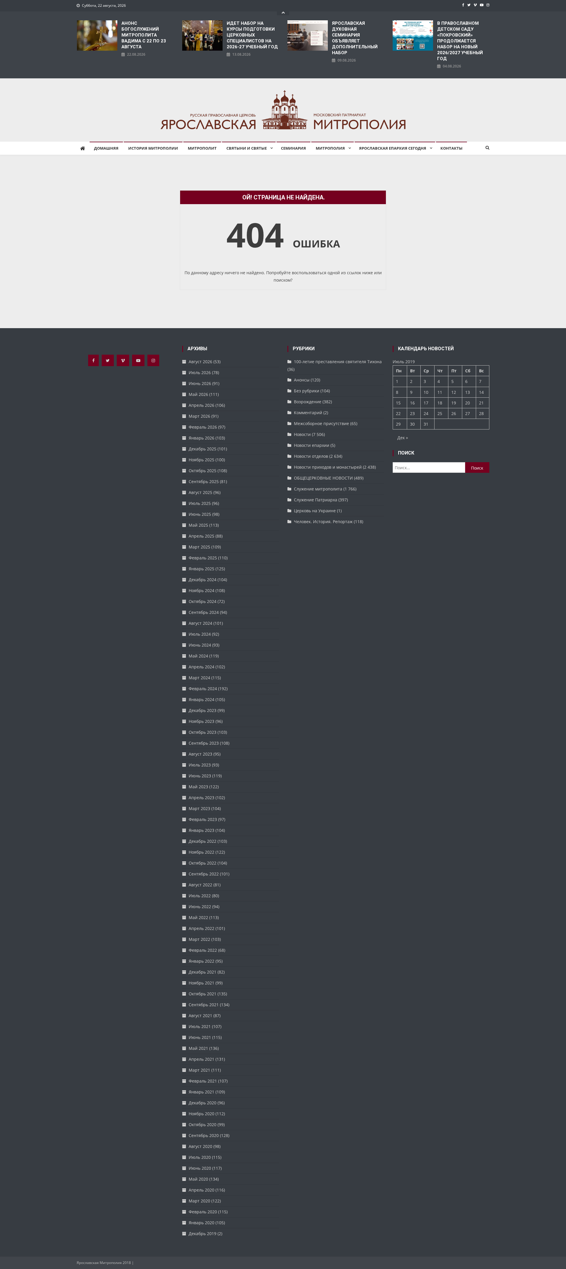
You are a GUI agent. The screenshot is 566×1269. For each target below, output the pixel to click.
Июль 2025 (200, 503)
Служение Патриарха (315, 500)
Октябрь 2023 (202, 732)
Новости (302, 434)
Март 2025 (199, 547)
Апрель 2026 (201, 405)
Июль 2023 (200, 765)
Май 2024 (198, 656)
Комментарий (308, 412)
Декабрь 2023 (202, 710)
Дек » (402, 437)
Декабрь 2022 (202, 841)
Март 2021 (199, 1070)
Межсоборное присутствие (321, 423)
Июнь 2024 (200, 645)
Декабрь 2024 (202, 579)
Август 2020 (200, 1146)
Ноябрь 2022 (201, 852)
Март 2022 (199, 939)
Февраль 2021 (203, 1081)
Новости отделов (311, 456)
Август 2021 (200, 1015)
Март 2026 (199, 416)
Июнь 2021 (200, 1037)
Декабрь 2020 (202, 1103)
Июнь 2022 (200, 906)
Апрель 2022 (201, 928)
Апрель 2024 (201, 667)
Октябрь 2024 (202, 601)
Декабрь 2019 (202, 1233)
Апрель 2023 (201, 797)
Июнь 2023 (200, 776)
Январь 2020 (201, 1222)
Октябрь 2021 (202, 994)
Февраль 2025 (203, 558)
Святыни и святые (246, 148)
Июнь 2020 (200, 1168)
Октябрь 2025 (202, 470)
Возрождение (307, 401)
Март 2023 (199, 808)
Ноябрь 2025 (201, 459)
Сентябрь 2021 (204, 1004)
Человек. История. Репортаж (323, 521)
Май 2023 (198, 786)
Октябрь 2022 (202, 863)
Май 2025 (198, 525)
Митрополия (330, 148)
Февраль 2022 (203, 950)
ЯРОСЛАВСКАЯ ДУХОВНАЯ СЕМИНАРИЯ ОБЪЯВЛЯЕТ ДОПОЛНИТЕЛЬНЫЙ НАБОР (355, 38)
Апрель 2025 (201, 536)
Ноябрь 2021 (201, 983)
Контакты (451, 148)
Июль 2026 (200, 372)
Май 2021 (198, 1048)
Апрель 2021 (201, 1059)
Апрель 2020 (201, 1190)
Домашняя (106, 148)
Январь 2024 (201, 699)
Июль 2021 (200, 1026)
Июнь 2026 (200, 383)
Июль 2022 (200, 895)
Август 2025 (200, 492)
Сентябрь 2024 (204, 612)
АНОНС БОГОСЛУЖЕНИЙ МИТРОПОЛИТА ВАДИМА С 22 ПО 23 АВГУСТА (143, 35)
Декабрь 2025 (202, 449)
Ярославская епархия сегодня (392, 148)
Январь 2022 (201, 961)
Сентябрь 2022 (204, 874)
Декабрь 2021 (202, 972)
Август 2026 (200, 361)
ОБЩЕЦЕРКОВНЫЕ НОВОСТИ (323, 478)
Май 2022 (198, 917)
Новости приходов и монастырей (328, 467)
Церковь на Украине (315, 510)
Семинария (293, 148)
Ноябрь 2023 (201, 721)
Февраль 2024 (203, 688)
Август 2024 (200, 623)
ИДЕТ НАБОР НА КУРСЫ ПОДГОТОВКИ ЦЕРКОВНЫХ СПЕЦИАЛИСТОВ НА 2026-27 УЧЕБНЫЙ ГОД (252, 35)
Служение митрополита (318, 489)
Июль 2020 (200, 1157)
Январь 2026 (201, 438)
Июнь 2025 (200, 514)
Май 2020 (198, 1179)
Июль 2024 (200, 634)
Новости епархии (311, 445)
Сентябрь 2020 (204, 1135)
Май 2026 (198, 394)
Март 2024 (199, 677)
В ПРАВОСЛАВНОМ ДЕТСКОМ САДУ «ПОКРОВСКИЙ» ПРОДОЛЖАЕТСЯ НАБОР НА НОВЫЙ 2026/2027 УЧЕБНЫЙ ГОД (460, 41)
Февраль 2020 (203, 1212)
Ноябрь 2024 (201, 590)
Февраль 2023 (203, 819)
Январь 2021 (201, 1092)
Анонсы (302, 380)
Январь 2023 (201, 830)
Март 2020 (199, 1201)
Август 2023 (200, 754)
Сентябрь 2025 (204, 481)
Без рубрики (306, 391)
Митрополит (202, 148)
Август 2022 (200, 885)
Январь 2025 (201, 568)
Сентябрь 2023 (204, 743)
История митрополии (153, 148)
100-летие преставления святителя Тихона (338, 361)
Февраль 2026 (203, 427)
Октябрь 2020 (202, 1124)
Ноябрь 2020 (201, 1113)
